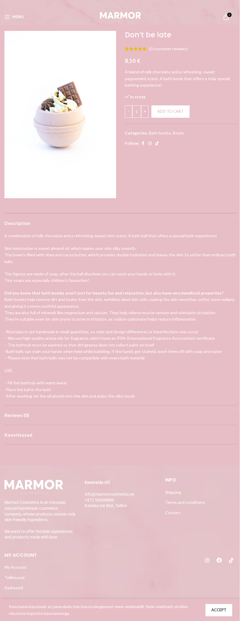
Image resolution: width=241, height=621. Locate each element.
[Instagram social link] (149, 143)
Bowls (178, 132)
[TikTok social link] (156, 143)
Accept (218, 609)
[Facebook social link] (142, 143)
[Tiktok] (231, 560)
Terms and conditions (185, 502)
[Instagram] (207, 560)
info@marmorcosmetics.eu (109, 494)
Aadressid (13, 587)
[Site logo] (120, 16)
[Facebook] (219, 560)
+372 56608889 (99, 500)
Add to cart (170, 111)
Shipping (173, 492)
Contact (172, 512)
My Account (15, 567)
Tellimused (14, 577)
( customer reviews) (168, 48)
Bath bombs (160, 132)
